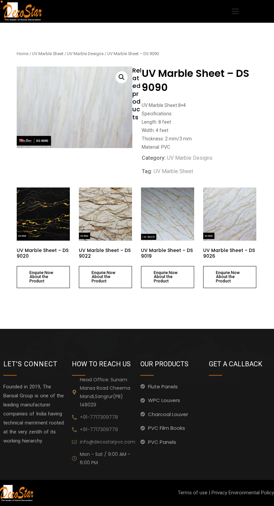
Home (22, 53)
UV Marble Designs (85, 53)
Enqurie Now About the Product (41, 276)
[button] (122, 77)
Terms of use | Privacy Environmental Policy (226, 493)
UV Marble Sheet (47, 53)
